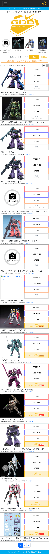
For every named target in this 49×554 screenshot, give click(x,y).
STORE (36, 82)
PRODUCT (36, 70)
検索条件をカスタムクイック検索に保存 (24, 61)
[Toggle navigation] (5, 3)
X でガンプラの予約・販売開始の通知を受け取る (24, 8)
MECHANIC (37, 76)
